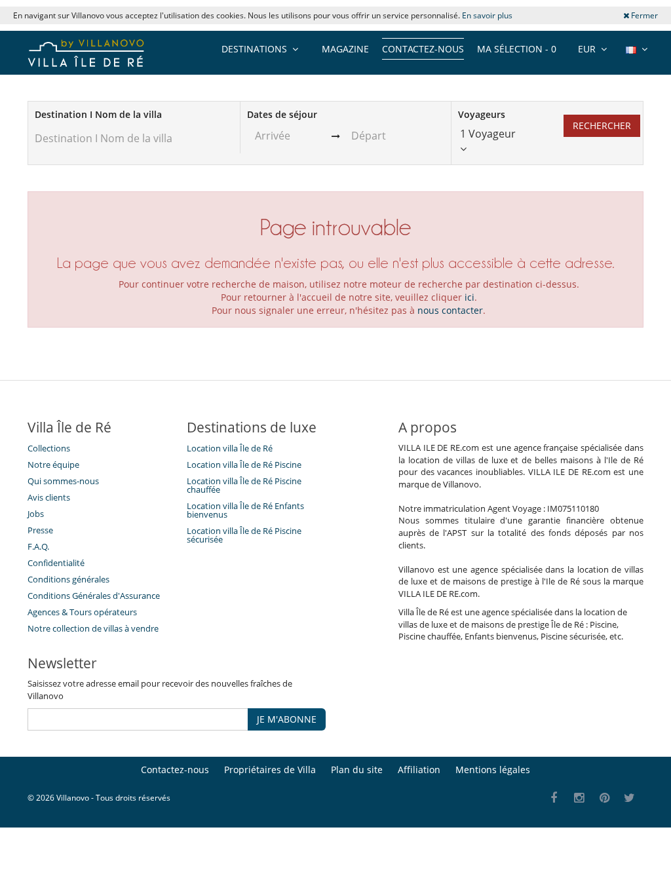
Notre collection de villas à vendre (94, 628)
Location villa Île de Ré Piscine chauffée (244, 485)
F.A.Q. (38, 546)
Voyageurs (481, 114)
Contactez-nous (423, 49)
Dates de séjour (282, 114)
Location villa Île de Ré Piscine (244, 464)
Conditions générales (68, 579)
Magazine (345, 49)
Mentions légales (492, 769)
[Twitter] (630, 798)
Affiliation (419, 769)
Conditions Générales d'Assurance (94, 595)
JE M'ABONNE (286, 719)
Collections (49, 448)
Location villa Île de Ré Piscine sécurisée (244, 535)
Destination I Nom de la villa (98, 114)
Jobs (36, 514)
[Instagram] (579, 798)
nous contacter (450, 310)
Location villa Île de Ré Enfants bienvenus (245, 510)
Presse (40, 530)
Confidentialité (56, 563)
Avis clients (49, 497)
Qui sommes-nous (63, 481)
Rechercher (602, 125)
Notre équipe (53, 464)
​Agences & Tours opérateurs (82, 612)
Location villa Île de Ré (230, 448)
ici (469, 297)
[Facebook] (554, 798)
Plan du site (357, 769)
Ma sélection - (516, 49)
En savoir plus (487, 15)
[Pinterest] (604, 798)
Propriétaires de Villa (270, 769)
